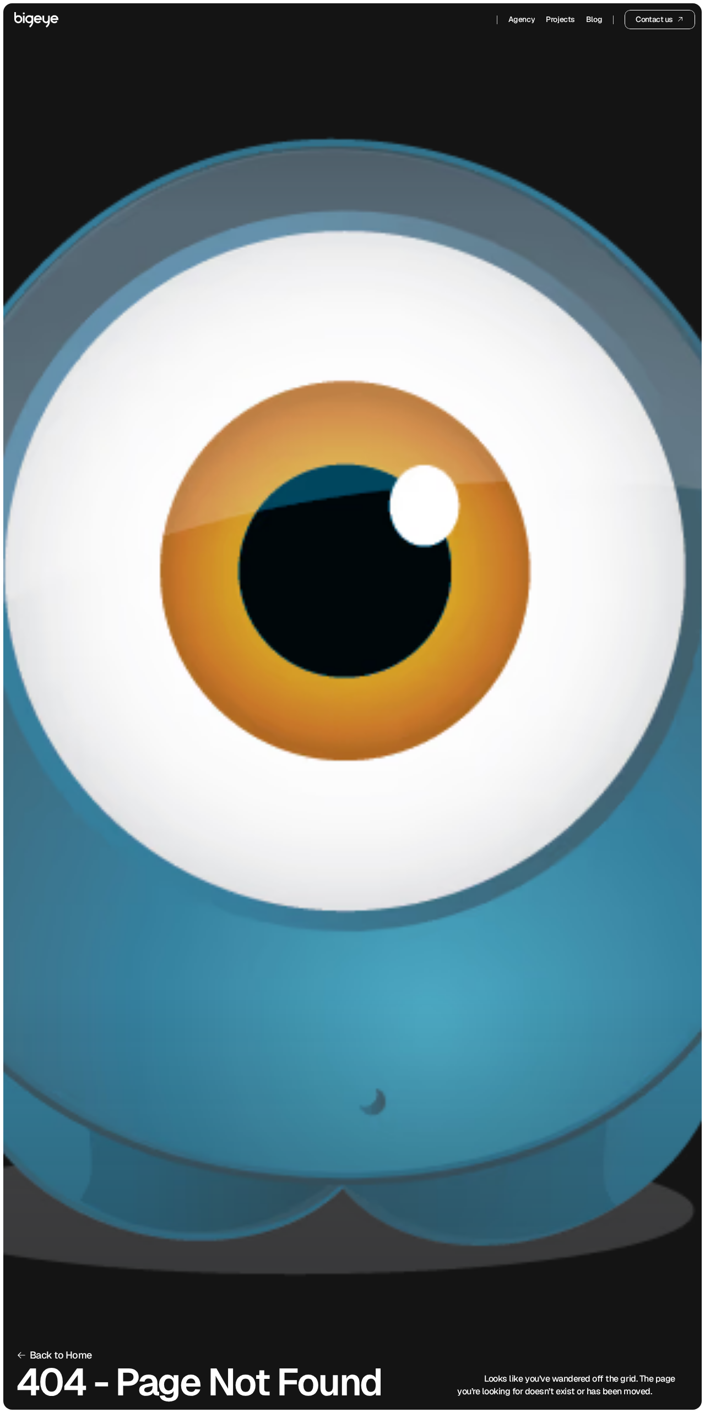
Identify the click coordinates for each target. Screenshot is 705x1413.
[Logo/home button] (36, 20)
